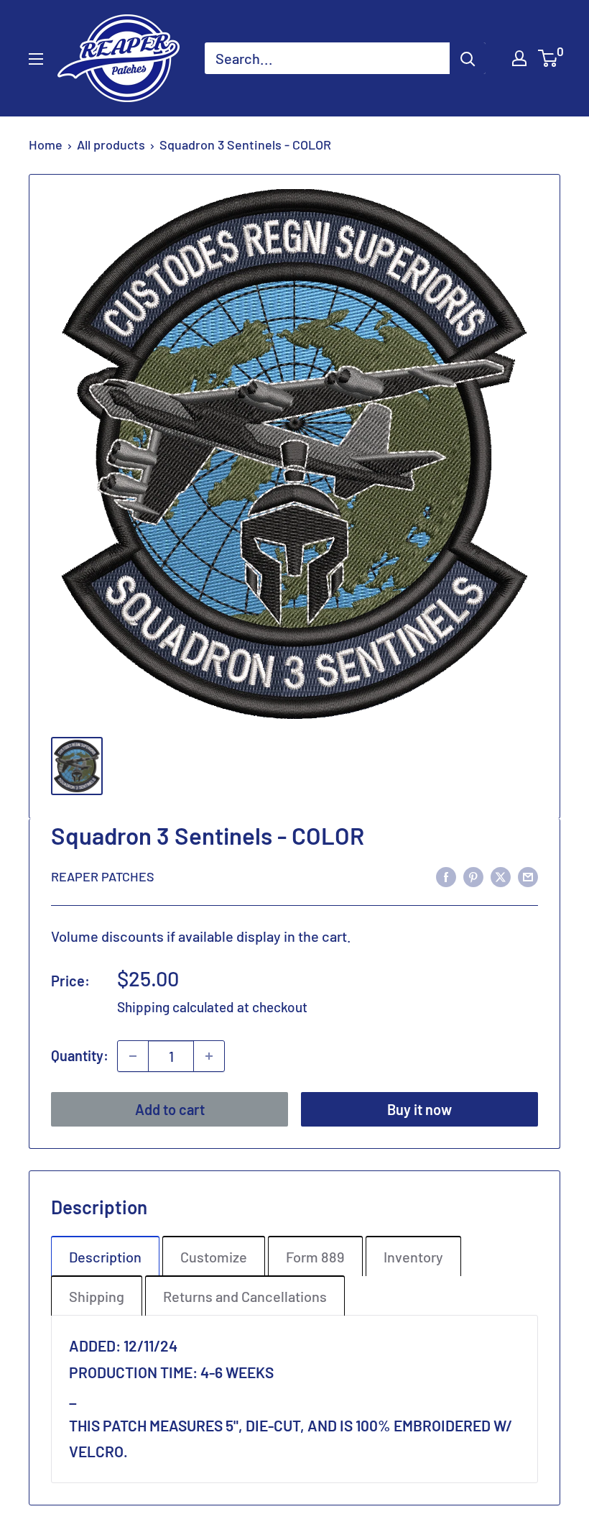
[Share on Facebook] (446, 875)
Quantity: (79, 1055)
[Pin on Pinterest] (473, 875)
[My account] (519, 58)
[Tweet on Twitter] (501, 875)
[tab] (105, 1256)
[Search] (468, 58)
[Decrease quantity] (133, 1056)
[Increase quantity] (209, 1056)
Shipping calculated (175, 1007)
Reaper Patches (102, 876)
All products (111, 144)
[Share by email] (528, 875)
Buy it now (419, 1109)
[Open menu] (36, 59)
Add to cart (170, 1109)
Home (45, 144)
